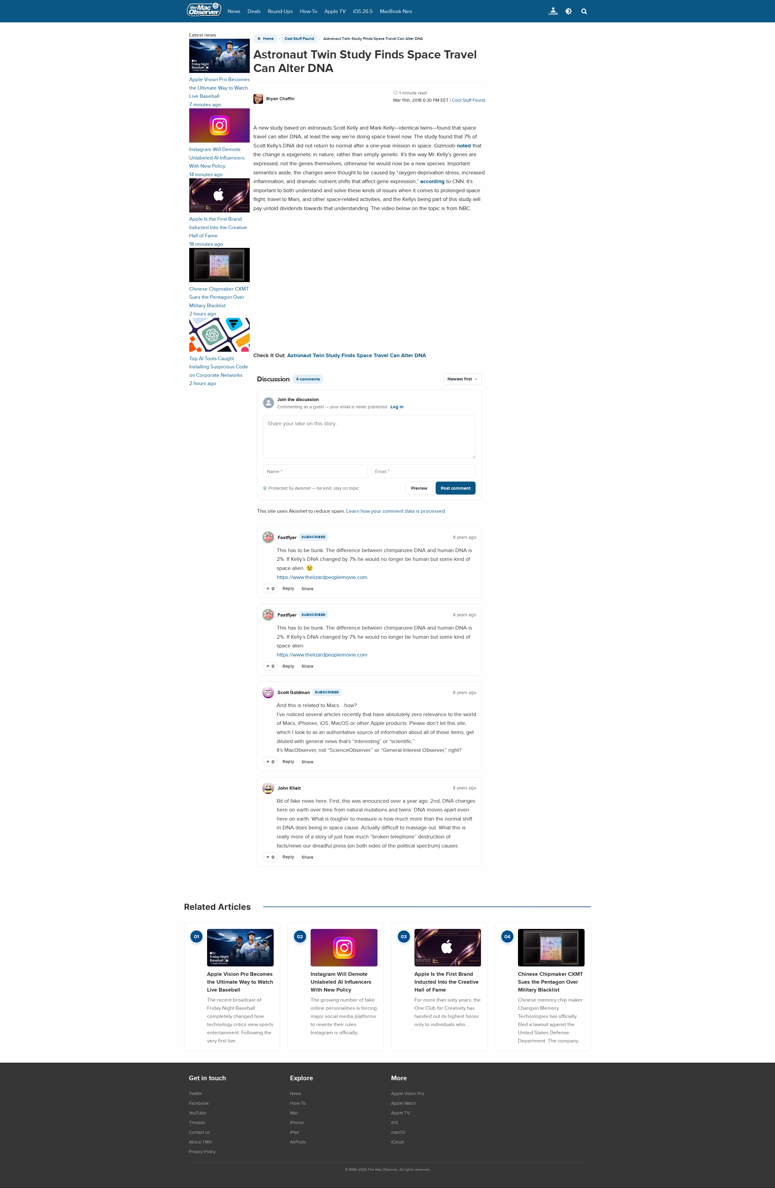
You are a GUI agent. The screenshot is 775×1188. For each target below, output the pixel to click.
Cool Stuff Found (299, 38)
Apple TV (335, 11)
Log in (397, 406)
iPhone (297, 1122)
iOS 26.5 (363, 11)
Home (268, 38)
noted (464, 145)
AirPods (298, 1141)
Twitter (195, 1093)
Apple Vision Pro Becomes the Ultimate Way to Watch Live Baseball (240, 981)
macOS (398, 1132)
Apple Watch (403, 1103)
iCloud (397, 1141)
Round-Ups (280, 11)
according (432, 181)
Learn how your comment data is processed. (396, 511)
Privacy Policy (202, 1151)
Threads (197, 1122)
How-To (308, 11)
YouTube (197, 1112)
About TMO (200, 1141)
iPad (294, 1132)
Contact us (199, 1132)
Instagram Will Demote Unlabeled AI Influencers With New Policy (341, 981)
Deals (254, 11)
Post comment (455, 488)
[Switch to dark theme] (568, 11)
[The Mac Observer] (204, 11)
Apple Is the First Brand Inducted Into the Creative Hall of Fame (446, 981)
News (234, 11)
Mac (294, 1112)
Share (307, 588)
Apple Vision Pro (407, 1093)
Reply (288, 588)
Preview (419, 488)
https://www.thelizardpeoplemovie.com (322, 577)
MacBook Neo (396, 11)
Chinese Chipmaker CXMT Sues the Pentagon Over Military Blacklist (550, 981)
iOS (394, 1122)
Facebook (199, 1103)
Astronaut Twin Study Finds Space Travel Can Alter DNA (356, 355)
